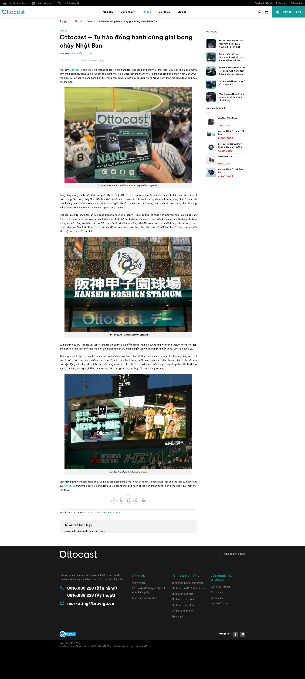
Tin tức (146, 12)
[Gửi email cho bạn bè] (128, 501)
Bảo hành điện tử (263, 3)
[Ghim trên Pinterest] (136, 501)
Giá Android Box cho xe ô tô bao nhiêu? (232, 83)
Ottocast (75, 70)
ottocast (87, 53)
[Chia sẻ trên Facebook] (114, 501)
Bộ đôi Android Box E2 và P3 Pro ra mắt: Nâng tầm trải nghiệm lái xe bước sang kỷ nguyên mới (232, 71)
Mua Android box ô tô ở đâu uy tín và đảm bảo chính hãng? (231, 97)
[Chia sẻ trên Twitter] (121, 501)
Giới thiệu (164, 12)
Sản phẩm (127, 12)
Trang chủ (107, 12)
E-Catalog (281, 3)
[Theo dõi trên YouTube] (242, 634)
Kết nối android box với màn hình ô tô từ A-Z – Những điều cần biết (231, 43)
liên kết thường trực (112, 512)
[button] (259, 12)
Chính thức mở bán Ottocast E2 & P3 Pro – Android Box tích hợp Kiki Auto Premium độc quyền (231, 57)
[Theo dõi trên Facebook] (235, 634)
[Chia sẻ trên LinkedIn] (143, 501)
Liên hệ (182, 12)
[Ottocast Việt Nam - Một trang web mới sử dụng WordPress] (13, 12)
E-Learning (297, 3)
